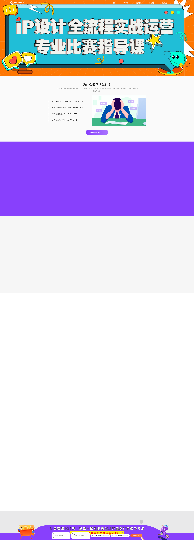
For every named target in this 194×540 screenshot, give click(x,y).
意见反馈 (66, 520)
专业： (93, 535)
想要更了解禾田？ (97, 338)
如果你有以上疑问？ (97, 132)
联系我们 (178, 3)
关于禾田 (125, 3)
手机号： (73, 535)
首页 (114, 3)
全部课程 (138, 3)
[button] (145, 170)
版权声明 (75, 520)
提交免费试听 (136, 535)
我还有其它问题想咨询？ (97, 494)
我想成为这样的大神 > (97, 409)
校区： (113, 535)
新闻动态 (164, 3)
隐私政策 (92, 520)
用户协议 (83, 520)
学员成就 (151, 3)
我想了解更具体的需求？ (97, 276)
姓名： (54, 535)
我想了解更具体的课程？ (97, 199)
